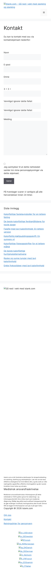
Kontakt (7, 519)
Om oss (7, 515)
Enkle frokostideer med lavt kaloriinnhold (24, 265)
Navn (6, 52)
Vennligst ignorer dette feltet (18, 101)
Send (9, 181)
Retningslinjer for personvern (18, 523)
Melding (8, 119)
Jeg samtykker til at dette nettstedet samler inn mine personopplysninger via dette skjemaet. (23, 170)
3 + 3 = (7, 89)
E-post (7, 64)
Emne (6, 77)
